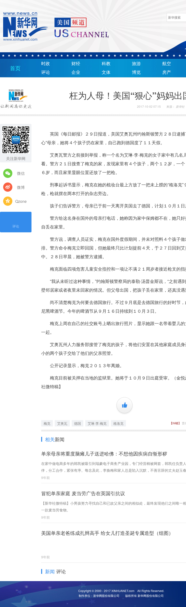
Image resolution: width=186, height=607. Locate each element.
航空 (166, 63)
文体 (106, 72)
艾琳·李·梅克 (97, 423)
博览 (136, 72)
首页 (15, 68)
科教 (106, 63)
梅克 (47, 423)
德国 (77, 423)
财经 (75, 63)
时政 (45, 63)
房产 (166, 72)
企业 (75, 72)
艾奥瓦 (62, 423)
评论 (45, 72)
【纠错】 (176, 423)
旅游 (136, 63)
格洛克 (118, 423)
